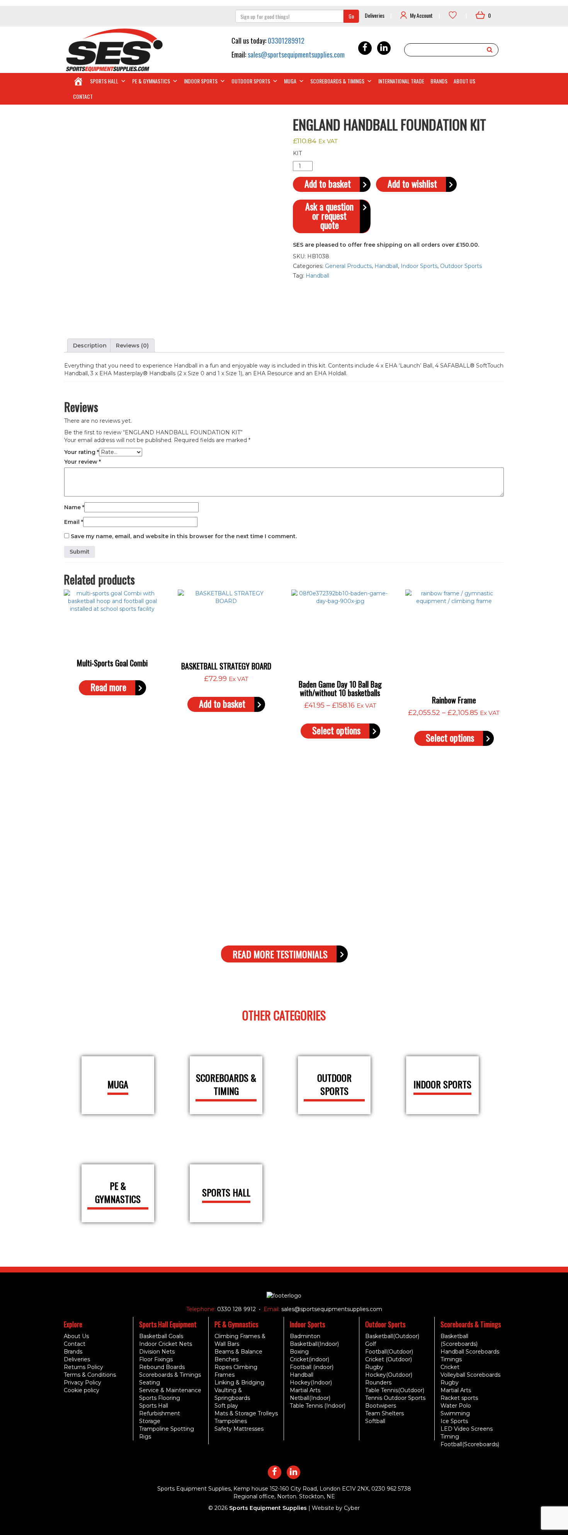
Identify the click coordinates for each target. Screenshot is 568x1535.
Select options (336, 730)
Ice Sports (454, 1421)
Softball (375, 1421)
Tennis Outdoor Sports (395, 1397)
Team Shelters (384, 1413)
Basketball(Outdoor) (392, 1336)
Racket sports (459, 1397)
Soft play (226, 1405)
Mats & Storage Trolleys (246, 1413)
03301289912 (286, 41)
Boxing (299, 1351)
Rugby (374, 1367)
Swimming (455, 1413)
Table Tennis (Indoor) (317, 1405)
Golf (370, 1343)
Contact (83, 96)
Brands (438, 81)
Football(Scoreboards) (469, 1444)
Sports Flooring (159, 1397)
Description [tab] (90, 345)
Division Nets (157, 1351)
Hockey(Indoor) (311, 1382)
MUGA (290, 81)
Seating (149, 1382)
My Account (421, 15)
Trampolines (230, 1421)
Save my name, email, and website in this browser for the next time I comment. (184, 536)
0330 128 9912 (236, 1309)
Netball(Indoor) (310, 1397)
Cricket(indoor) (309, 1359)
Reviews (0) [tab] (132, 345)
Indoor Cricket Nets (165, 1343)
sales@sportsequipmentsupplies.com (296, 54)
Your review (82, 461)
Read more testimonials (280, 954)
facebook (365, 48)
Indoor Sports (201, 81)
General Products (348, 266)
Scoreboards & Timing (226, 1084)
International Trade (401, 81)
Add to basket (327, 183)
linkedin (384, 48)
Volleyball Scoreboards (470, 1374)
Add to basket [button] (222, 703)
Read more (108, 687)
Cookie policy (81, 1390)
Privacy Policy (82, 1382)
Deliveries (374, 15)
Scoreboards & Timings (337, 81)
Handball (386, 266)
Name (74, 507)
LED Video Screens (466, 1428)
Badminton (305, 1336)
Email (73, 521)
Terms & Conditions (90, 1374)
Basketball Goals (161, 1336)
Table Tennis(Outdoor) (394, 1390)
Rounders (378, 1382)
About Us (464, 81)
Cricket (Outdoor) (388, 1359)
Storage (149, 1421)
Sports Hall (104, 81)
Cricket (449, 1367)
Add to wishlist (412, 183)
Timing (449, 1436)
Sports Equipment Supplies (268, 1508)
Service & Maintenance (170, 1390)
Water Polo (455, 1405)
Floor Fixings (156, 1359)
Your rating (81, 452)
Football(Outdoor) (389, 1351)
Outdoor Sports (250, 81)
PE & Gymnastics (151, 81)
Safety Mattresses (239, 1428)
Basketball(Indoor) (314, 1343)
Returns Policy (83, 1367)
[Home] (78, 81)
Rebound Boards (162, 1367)
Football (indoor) (311, 1367)
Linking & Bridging (239, 1382)
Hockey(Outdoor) (388, 1374)
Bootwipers (380, 1405)
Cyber (352, 1508)
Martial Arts (305, 1390)
